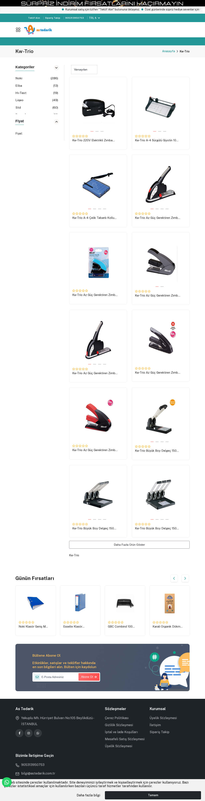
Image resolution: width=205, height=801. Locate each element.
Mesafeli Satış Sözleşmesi (125, 739)
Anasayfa (168, 51)
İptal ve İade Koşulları (121, 732)
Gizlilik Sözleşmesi (119, 725)
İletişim (155, 725)
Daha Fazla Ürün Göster (129, 544)
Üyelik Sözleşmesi (118, 746)
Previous (174, 578)
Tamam (153, 795)
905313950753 (74, 17)
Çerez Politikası (117, 718)
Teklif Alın (34, 17)
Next (185, 578)
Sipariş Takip (52, 17)
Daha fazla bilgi (88, 795)
